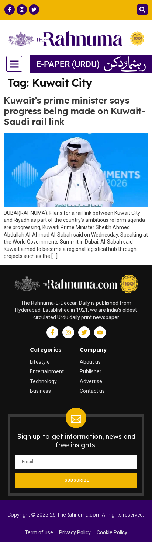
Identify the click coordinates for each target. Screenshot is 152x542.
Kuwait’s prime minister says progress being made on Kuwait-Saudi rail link (74, 111)
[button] (142, 9)
